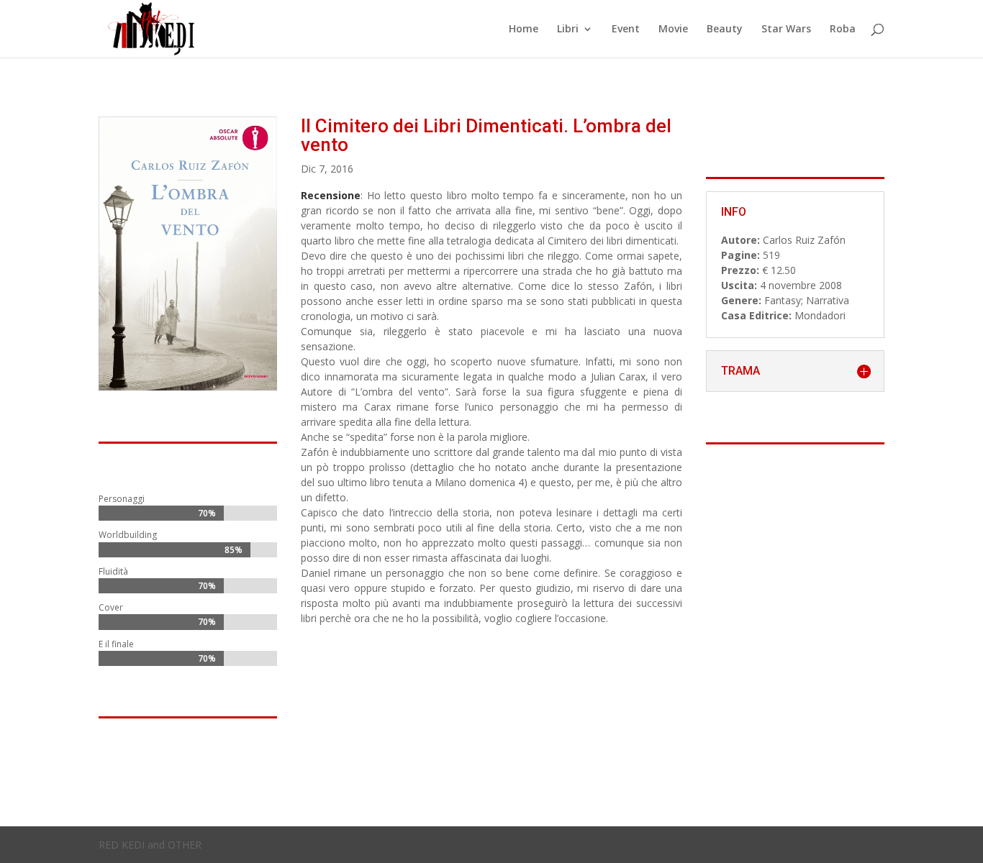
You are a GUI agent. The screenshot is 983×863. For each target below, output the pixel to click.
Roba (843, 29)
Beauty (725, 29)
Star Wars (786, 29)
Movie (673, 29)
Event (626, 29)
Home (523, 29)
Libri (568, 29)
